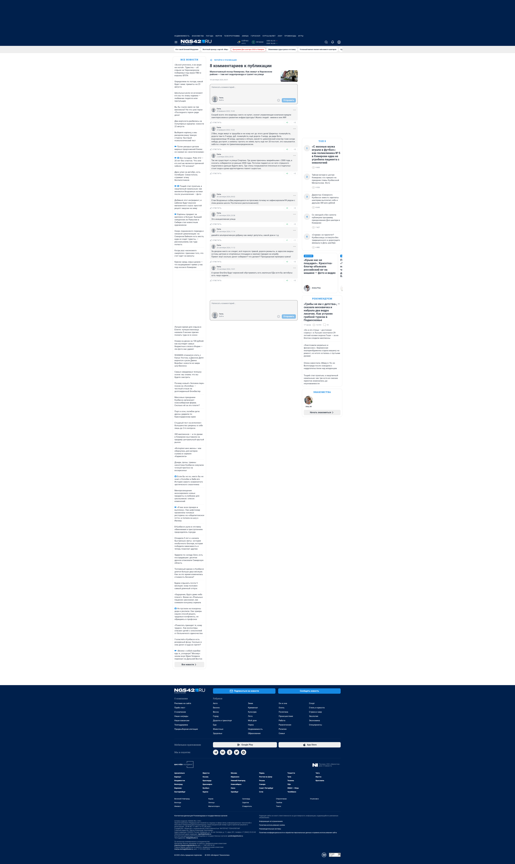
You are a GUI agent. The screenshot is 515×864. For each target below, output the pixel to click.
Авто (215, 703)
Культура (252, 712)
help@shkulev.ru (192, 838)
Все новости (189, 59)
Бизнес (216, 707)
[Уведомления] (332, 42)
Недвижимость (182, 36)
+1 (287, 240)
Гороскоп (255, 36)
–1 (294, 240)
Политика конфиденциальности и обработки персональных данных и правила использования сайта (298, 833)
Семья (282, 733)
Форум (219, 36)
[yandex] (243, 752)
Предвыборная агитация (186, 729)
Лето (250, 716)
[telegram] (215, 752)
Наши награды (181, 716)
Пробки (258, 42)
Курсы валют (269, 36)
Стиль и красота (317, 707)
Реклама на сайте (182, 703)
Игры (300, 36)
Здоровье (217, 733)
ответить (217, 123)
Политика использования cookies (272, 825)
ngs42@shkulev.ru (204, 834)
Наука (251, 725)
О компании (180, 712)
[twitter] (236, 752)
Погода (209, 36)
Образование (254, 733)
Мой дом (252, 720)
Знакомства (198, 36)
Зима (250, 703)
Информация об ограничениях (271, 821)
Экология (313, 716)
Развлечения (285, 725)
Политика (283, 712)
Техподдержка (181, 725)
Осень (281, 707)
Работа (282, 720)
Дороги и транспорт (222, 720)
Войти (221, 100)
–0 (294, 122)
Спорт (312, 703)
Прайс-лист (179, 707)
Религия (282, 729)
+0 (287, 122)
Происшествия (286, 716)
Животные (218, 729)
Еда (214, 725)
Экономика (314, 720)
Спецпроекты (315, 725)
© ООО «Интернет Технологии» (217, 855)
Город (215, 716)
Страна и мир (315, 712)
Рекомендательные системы (270, 829)
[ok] (229, 752)
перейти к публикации (225, 60)
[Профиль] (339, 42)
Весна (216, 712)
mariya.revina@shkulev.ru (183, 849)
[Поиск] (326, 42)
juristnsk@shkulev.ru (235, 836)
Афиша (245, 36)
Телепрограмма (232, 36)
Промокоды (290, 36)
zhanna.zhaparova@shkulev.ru (185, 845)
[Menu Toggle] (176, 42)
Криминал (253, 707)
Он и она (283, 703)
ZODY (280, 36)
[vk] (222, 752)
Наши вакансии (181, 720)
